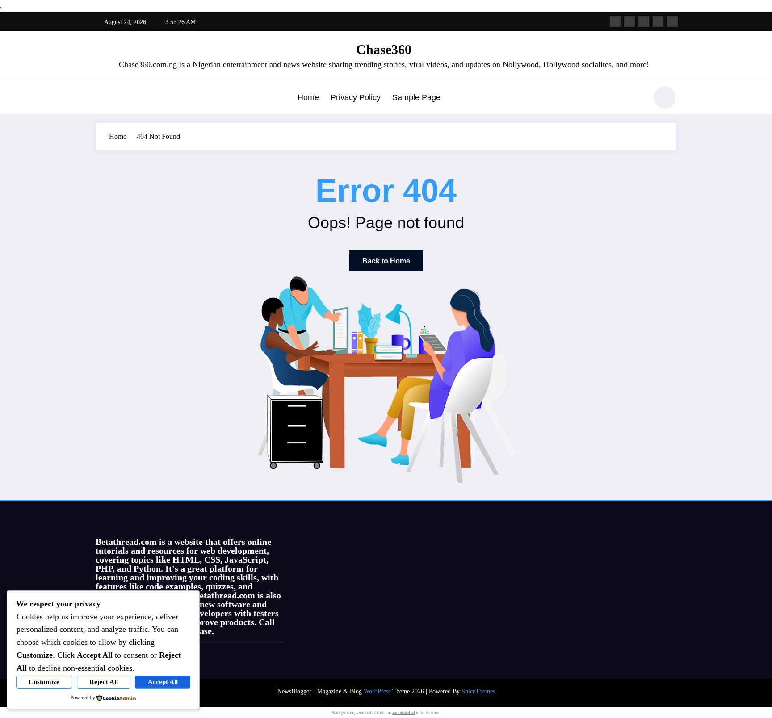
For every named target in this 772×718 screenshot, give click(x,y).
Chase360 (383, 49)
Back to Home (386, 261)
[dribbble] (643, 21)
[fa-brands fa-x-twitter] (629, 21)
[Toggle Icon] (102, 98)
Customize (44, 681)
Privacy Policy (356, 97)
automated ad (403, 712)
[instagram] (658, 21)
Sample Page (416, 97)
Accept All (163, 681)
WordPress (377, 691)
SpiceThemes (478, 691)
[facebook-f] (615, 21)
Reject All (103, 681)
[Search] (636, 99)
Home (308, 97)
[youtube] (672, 21)
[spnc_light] (665, 97)
